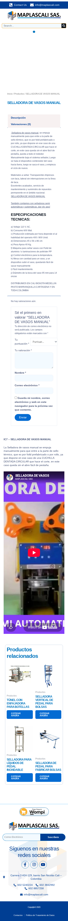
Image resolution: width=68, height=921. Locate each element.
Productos (19, 94)
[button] (34, 32)
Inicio (10, 94)
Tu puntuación (22, 341)
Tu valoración (23, 350)
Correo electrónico (27, 385)
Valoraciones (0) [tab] (21, 124)
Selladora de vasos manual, (25, 133)
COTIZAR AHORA (16, 714)
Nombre (20, 372)
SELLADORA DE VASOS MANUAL (28, 196)
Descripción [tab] (18, 117)
